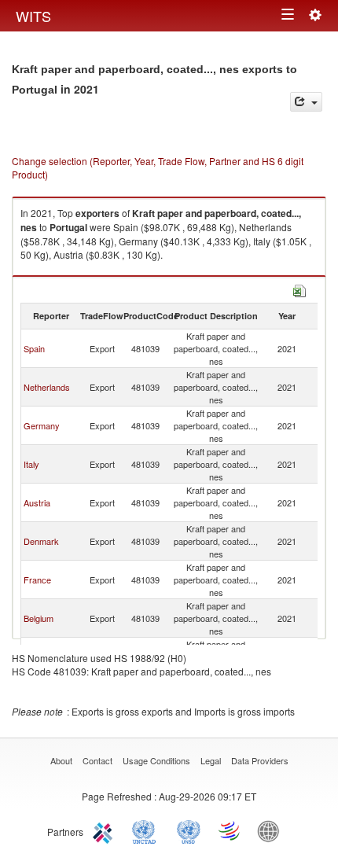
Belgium (38, 618)
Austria (37, 502)
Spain (34, 348)
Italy (31, 464)
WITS (33, 16)
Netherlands (47, 387)
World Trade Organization (230, 830)
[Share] (306, 102)
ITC (105, 830)
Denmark (41, 541)
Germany (42, 425)
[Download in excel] (299, 289)
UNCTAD (147, 830)
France (37, 579)
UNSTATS (188, 830)
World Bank (272, 830)
